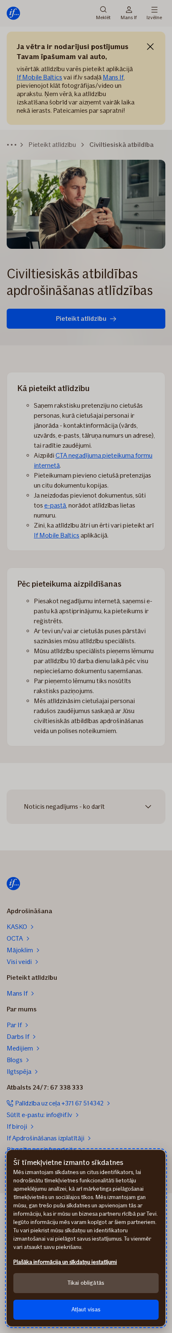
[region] (86, 1238)
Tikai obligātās (86, 1282)
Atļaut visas (86, 1309)
